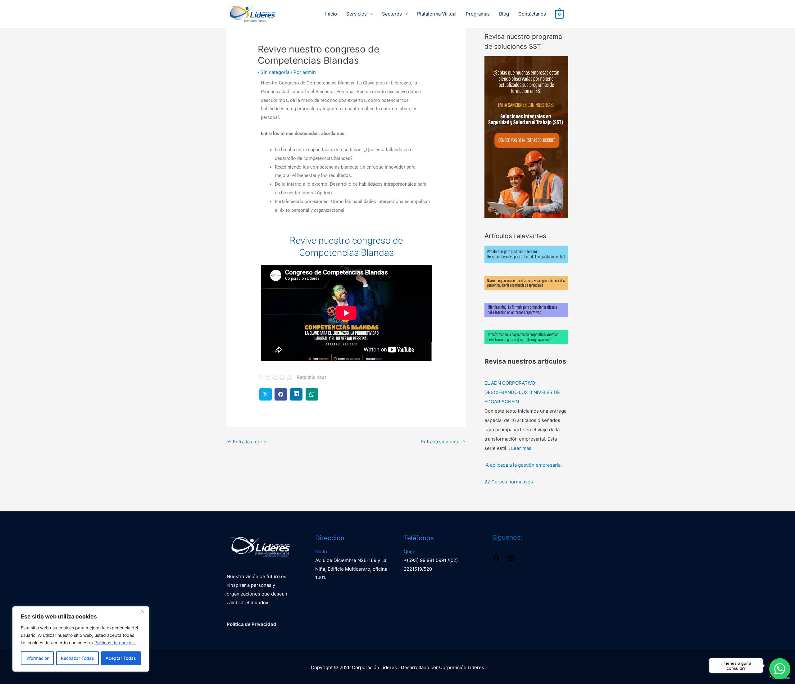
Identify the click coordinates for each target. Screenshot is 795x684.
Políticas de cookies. (115, 642)
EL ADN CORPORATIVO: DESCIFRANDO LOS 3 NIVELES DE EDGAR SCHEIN (522, 392)
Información (37, 658)
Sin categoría (275, 72)
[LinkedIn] (511, 560)
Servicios (356, 14)
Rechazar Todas (77, 658)
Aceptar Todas (121, 658)
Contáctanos (532, 14)
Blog (504, 14)
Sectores (392, 14)
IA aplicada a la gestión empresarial (523, 465)
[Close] (142, 611)
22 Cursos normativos (508, 482)
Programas (478, 14)
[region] (80, 639)
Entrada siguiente (443, 442)
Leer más (521, 448)
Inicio (331, 14)
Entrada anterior (247, 442)
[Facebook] (496, 560)
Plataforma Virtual (437, 14)
